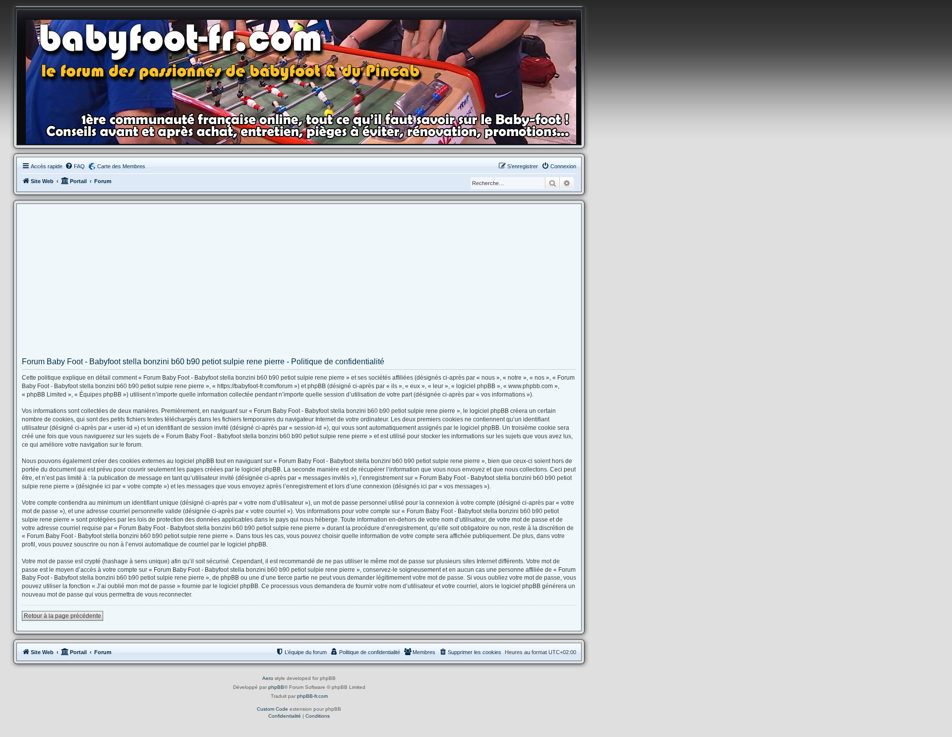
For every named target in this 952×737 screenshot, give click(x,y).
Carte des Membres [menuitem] (121, 166)
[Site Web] (304, 80)
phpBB (276, 687)
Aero (267, 678)
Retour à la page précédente (62, 615)
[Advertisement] (299, 283)
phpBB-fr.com (312, 696)
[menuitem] (75, 166)
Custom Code (272, 709)
